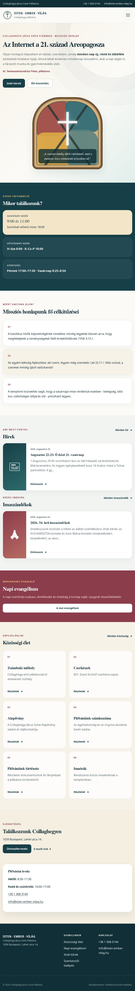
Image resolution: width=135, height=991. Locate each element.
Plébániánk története (23, 768)
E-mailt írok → (42, 849)
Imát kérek (14, 83)
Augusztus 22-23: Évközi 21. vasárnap (57, 454)
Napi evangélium (75, 948)
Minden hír (123, 430)
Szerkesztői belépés (71, 963)
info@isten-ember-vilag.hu (118, 3)
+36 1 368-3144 (91, 3)
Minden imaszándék (118, 498)
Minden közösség (119, 636)
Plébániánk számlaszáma (92, 718)
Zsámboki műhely (21, 667)
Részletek (15, 691)
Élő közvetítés (40, 83)
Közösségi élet (73, 942)
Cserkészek (82, 667)
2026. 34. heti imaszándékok (50, 522)
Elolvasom (38, 484)
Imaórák (80, 768)
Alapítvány (16, 718)
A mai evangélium (67, 608)
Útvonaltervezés (17, 848)
